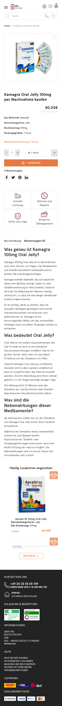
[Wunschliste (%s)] (49, 7)
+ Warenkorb (33, 163)
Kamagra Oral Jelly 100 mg (26, 26)
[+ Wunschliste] (54, 38)
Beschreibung (12, 241)
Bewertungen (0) (34, 241)
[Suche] (7, 15)
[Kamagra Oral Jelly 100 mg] (31, 58)
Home (7, 26)
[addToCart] (54, 475)
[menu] (6, 7)
